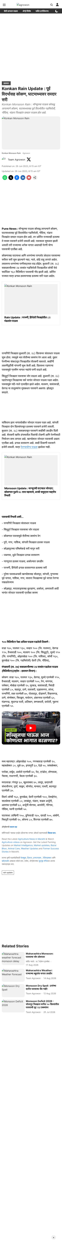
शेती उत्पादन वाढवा (11, 11)
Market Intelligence (23, 845)
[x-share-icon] (10, 179)
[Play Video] (31, 728)
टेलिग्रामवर (47, 857)
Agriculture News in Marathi (31, 839)
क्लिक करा (52, 833)
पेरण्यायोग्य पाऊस (29, 447)
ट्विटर (29, 857)
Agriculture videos (11, 842)
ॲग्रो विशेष (27, 11)
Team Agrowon (16, 159)
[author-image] (4, 159)
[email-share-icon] (28, 179)
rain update (8, 872)
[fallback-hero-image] (13, 958)
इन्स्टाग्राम (37, 857)
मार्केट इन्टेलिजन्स (42, 11)
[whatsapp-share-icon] (4, 179)
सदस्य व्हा (13, 826)
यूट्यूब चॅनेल (43, 861)
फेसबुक (23, 857)
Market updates (42, 845)
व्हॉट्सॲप (5, 861)
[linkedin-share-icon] (22, 179)
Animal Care (14, 848)
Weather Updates (29, 848)
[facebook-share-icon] (16, 179)
